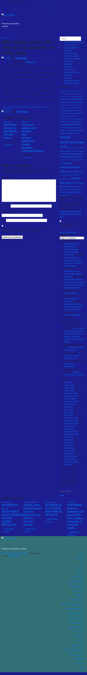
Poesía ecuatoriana (72, 154)
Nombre (6, 206)
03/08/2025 (74, 532)
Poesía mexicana (67, 175)
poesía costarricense (75, 148)
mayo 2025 (69, 390)
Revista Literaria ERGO (71, 192)
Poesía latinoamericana (70, 167)
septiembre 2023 (71, 423)
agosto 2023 (69, 426)
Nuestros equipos (71, 80)
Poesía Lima (74, 171)
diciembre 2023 (71, 418)
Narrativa (76, 105)
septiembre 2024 (71, 401)
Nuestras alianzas (71, 83)
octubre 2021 (70, 459)
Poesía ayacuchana (67, 128)
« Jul (62, 495)
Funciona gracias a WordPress (15, 553)
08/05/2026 (52, 519)
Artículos (5, 38)
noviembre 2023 (71, 420)
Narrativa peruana (75, 113)
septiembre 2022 (71, 434)
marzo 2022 (69, 448)
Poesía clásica (70, 45)
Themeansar (13, 556)
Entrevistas (69, 61)
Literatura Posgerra (66, 105)
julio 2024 (68, 407)
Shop (81, 668)
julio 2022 (68, 437)
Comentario (7, 177)
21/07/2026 (9, 529)
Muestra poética (76, 586)
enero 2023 (69, 429)
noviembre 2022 (71, 431)
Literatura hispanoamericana (71, 102)
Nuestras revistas (71, 72)
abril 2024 (68, 412)
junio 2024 (68, 410)
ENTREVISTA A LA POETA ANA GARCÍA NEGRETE (73, 274)
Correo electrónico (10, 211)
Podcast (64, 121)
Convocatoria (78, 96)
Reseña (70, 190)
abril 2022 (68, 445)
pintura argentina (77, 119)
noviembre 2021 (71, 456)
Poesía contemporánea (74, 42)
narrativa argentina (66, 108)
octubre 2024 (70, 399)
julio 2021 (68, 464)
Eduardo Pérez (70, 293)
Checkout (79, 568)
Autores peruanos (66, 96)
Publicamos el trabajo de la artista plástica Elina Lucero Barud (73, 307)
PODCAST (79, 636)
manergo (21, 58)
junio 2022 (68, 440)
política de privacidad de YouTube (70, 214)
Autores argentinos (75, 94)
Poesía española (69, 157)
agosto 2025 (69, 388)
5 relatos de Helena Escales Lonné (72, 355)
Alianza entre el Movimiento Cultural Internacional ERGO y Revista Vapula (32, 514)
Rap (64, 190)
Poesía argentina (70, 124)
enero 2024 (69, 415)
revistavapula (64, 195)
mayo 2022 (69, 442)
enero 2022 (69, 453)
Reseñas (67, 67)
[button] (76, 33)
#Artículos (30, 62)
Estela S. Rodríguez (72, 315)
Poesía (80, 641)
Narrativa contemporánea (72, 604)
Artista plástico (76, 91)
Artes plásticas (65, 91)
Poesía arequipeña (75, 121)
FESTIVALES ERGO (75, 581)
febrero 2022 (70, 451)
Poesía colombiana (69, 133)
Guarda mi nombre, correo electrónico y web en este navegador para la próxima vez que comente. (24, 229)
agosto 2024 (69, 404)
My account (78, 590)
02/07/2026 (30, 529)
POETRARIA (78, 659)
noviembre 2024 (71, 396)
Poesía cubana (66, 151)
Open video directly (68, 232)
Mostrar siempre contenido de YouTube (71, 225)
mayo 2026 (69, 385)
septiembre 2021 (71, 462)
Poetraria (68, 75)
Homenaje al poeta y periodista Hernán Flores (10, 131)
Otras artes (69, 69)
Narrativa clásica (71, 56)
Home (80, 554)
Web (3, 220)
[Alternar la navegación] (81, 33)
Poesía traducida (71, 48)
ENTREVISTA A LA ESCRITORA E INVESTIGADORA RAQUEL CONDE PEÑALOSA (72, 249)
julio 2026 (68, 382)
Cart (81, 563)
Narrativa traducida (72, 58)
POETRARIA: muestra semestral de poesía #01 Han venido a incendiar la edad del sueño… (75, 516)
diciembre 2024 (71, 393)
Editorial (67, 78)
